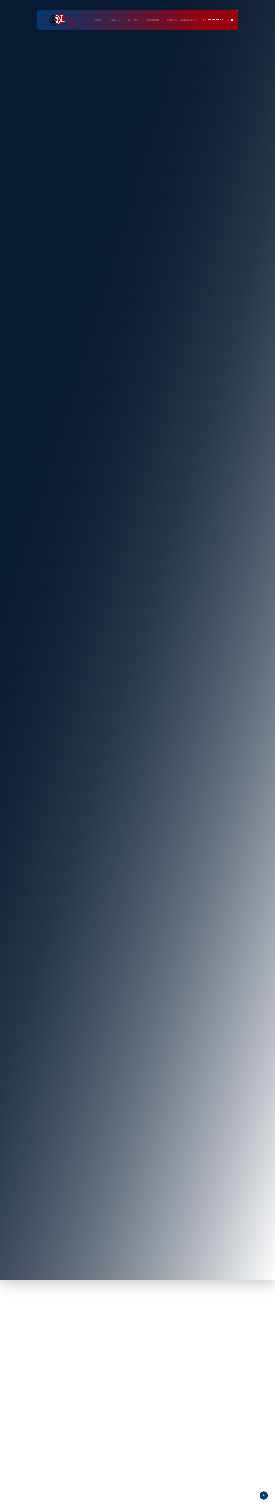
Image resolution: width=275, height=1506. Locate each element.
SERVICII (133, 19)
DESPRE (115, 19)
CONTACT (153, 19)
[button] (51, 667)
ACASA (97, 19)
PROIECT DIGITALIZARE (182, 19)
